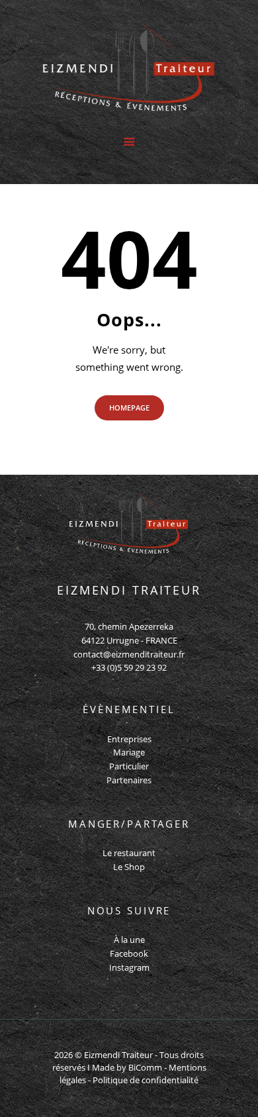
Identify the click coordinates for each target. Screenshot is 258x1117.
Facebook (129, 953)
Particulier (129, 766)
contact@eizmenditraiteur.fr (129, 654)
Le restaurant (129, 853)
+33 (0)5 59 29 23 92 (129, 667)
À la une (129, 940)
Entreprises (129, 739)
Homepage (129, 408)
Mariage (129, 752)
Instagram (129, 967)
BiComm (145, 1067)
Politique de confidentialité (145, 1080)
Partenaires (129, 780)
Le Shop (129, 867)
